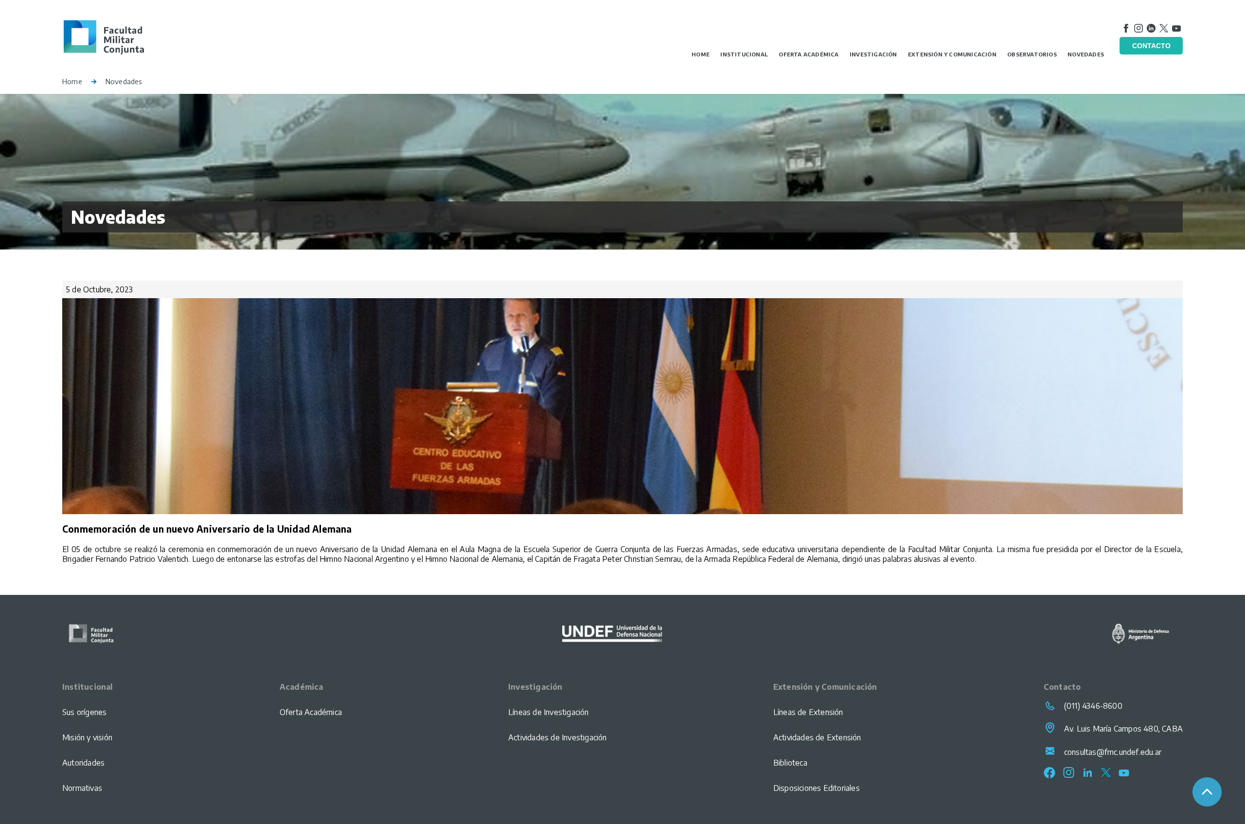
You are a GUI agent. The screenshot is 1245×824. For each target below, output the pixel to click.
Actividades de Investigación (557, 737)
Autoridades (83, 763)
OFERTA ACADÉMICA (808, 54)
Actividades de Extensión (817, 737)
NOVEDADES (1085, 54)
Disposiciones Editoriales (816, 788)
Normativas (82, 788)
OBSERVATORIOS (1032, 54)
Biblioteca (790, 763)
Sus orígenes (84, 712)
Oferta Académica (311, 712)
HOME (701, 54)
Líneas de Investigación (548, 712)
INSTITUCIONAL (744, 54)
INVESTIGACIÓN (873, 54)
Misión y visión (87, 737)
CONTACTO (1151, 46)
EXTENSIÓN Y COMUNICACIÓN (952, 54)
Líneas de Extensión (808, 712)
